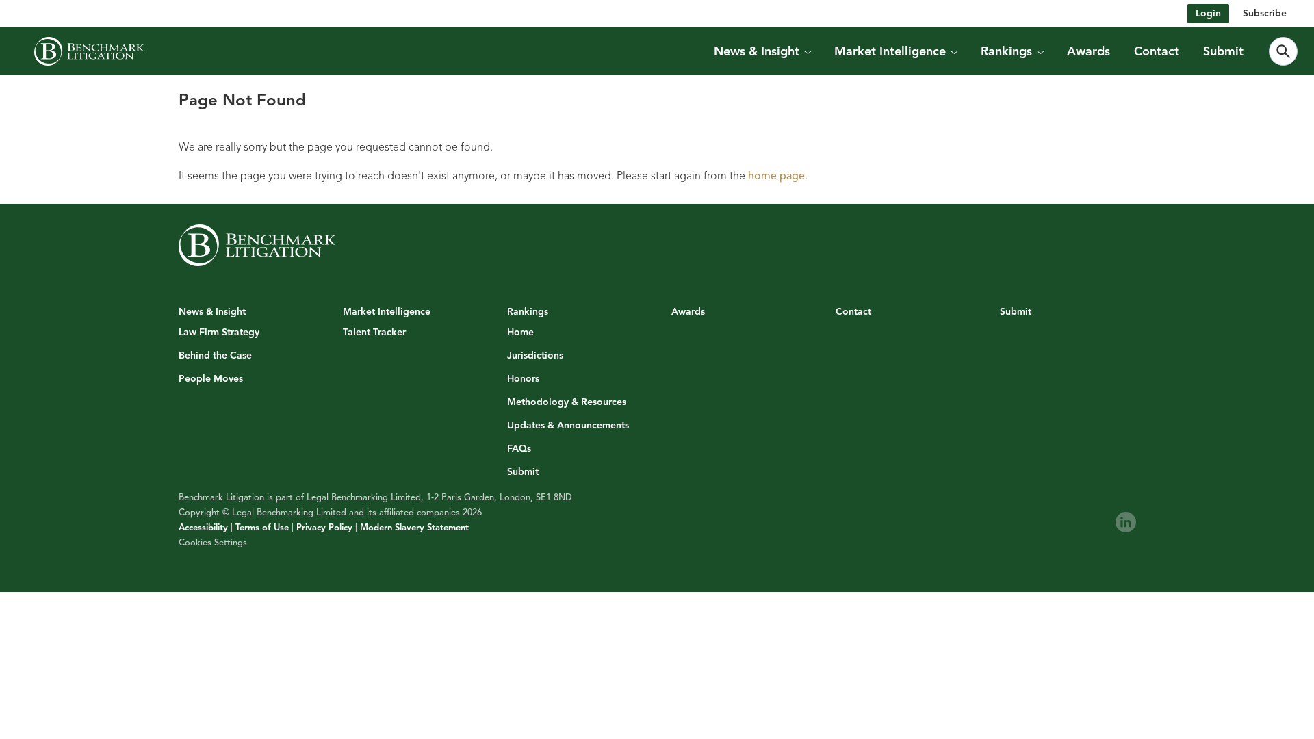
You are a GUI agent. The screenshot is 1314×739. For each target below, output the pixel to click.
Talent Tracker (374, 332)
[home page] (89, 51)
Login (1208, 13)
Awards (1088, 51)
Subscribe (1265, 13)
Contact (1156, 51)
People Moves (211, 379)
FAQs (519, 449)
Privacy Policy (324, 527)
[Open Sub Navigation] (807, 51)
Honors (523, 379)
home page (776, 176)
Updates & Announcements (568, 425)
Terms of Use (262, 527)
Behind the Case (215, 356)
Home (520, 332)
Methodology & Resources (566, 402)
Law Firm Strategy (219, 332)
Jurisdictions (535, 356)
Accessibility (203, 527)
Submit (1223, 51)
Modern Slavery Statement (414, 527)
